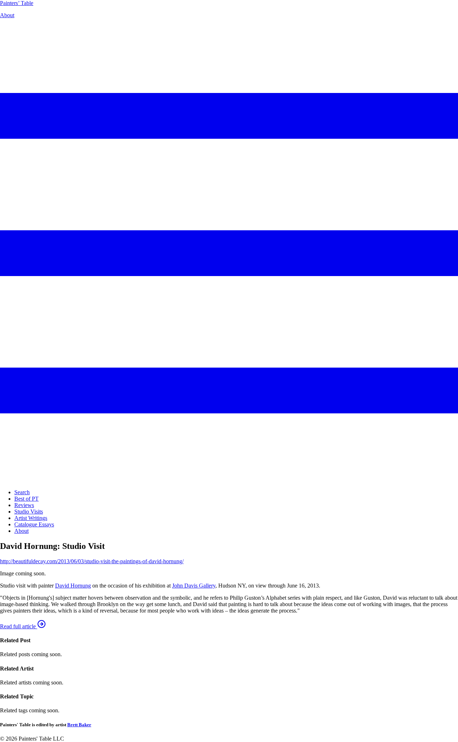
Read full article (18, 626)
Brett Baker (79, 724)
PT (16, 3)
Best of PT (26, 499)
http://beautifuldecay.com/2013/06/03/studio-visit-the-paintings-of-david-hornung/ (92, 561)
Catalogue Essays (34, 524)
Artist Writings (30, 518)
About (7, 15)
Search (22, 492)
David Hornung (73, 586)
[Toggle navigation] (229, 480)
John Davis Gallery (193, 586)
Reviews (24, 505)
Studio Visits (28, 511)
